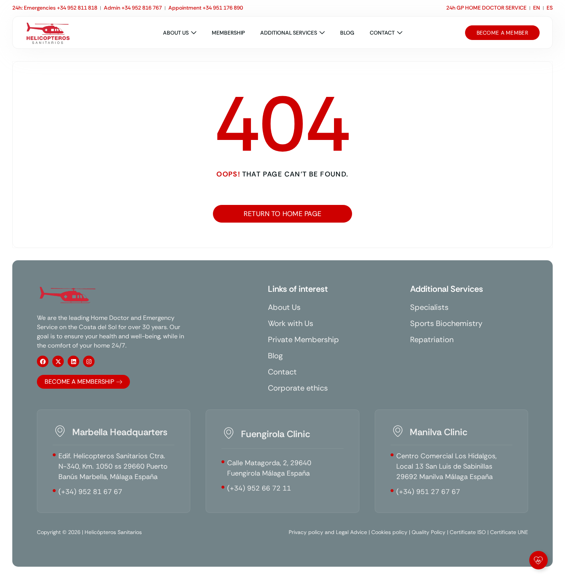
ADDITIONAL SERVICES (288, 32)
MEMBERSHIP (228, 32)
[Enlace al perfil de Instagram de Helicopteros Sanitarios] (89, 361)
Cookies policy (389, 532)
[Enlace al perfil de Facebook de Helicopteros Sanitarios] (42, 361)
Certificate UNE (509, 532)
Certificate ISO (468, 532)
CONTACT (382, 32)
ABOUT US (176, 32)
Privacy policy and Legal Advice (328, 532)
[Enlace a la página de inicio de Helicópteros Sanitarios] (48, 33)
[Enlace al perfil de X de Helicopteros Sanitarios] (58, 361)
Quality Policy (428, 532)
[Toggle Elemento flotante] (538, 560)
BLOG (347, 32)
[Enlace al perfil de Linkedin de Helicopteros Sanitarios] (73, 361)
